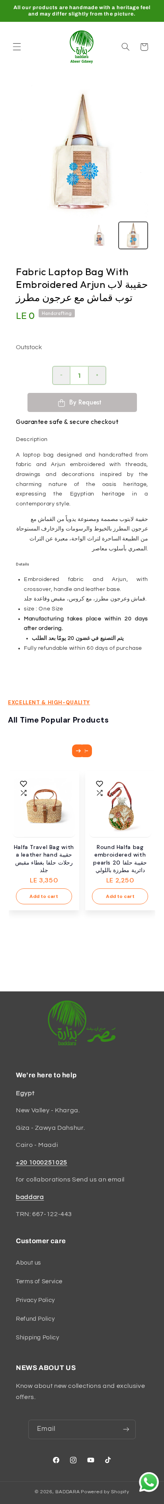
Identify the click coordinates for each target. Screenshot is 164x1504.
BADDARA (67, 1492)
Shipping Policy (37, 1338)
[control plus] (97, 375)
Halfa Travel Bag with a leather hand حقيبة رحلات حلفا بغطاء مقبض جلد (44, 858)
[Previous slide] (85, 750)
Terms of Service (39, 1281)
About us (28, 1263)
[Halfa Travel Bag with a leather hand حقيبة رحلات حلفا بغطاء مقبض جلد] (44, 806)
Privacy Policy (35, 1300)
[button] (17, 47)
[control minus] (61, 375)
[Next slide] (78, 750)
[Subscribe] (126, 1429)
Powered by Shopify (105, 1492)
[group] (133, 235)
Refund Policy (35, 1319)
